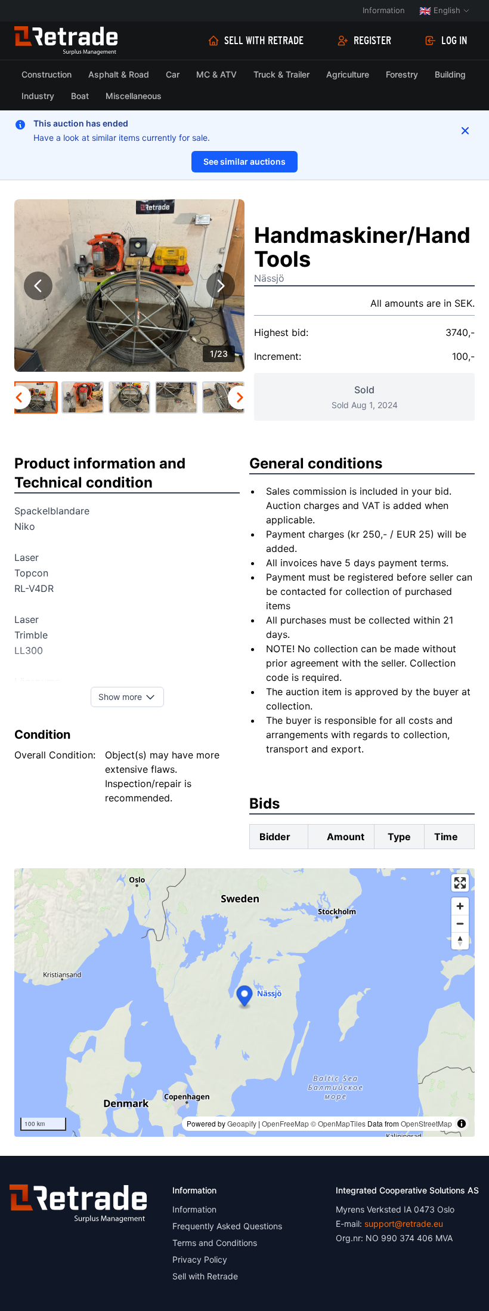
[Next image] (220, 286)
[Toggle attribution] (461, 1123)
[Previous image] (38, 286)
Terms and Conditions (214, 1243)
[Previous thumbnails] (19, 397)
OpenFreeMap (285, 1123)
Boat (80, 96)
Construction (46, 74)
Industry (37, 96)
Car (172, 74)
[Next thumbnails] (240, 397)
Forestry (402, 74)
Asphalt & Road (118, 74)
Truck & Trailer (281, 74)
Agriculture (347, 74)
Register (372, 41)
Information (384, 10)
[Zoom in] (460, 906)
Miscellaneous (134, 96)
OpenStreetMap (426, 1123)
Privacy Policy (199, 1259)
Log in (454, 41)
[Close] (465, 130)
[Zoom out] (460, 923)
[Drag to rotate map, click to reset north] (460, 940)
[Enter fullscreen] (460, 883)
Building (450, 74)
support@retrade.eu (403, 1224)
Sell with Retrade (264, 41)
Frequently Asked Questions (227, 1226)
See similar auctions (244, 161)
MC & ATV (216, 74)
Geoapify (241, 1123)
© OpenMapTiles (338, 1123)
